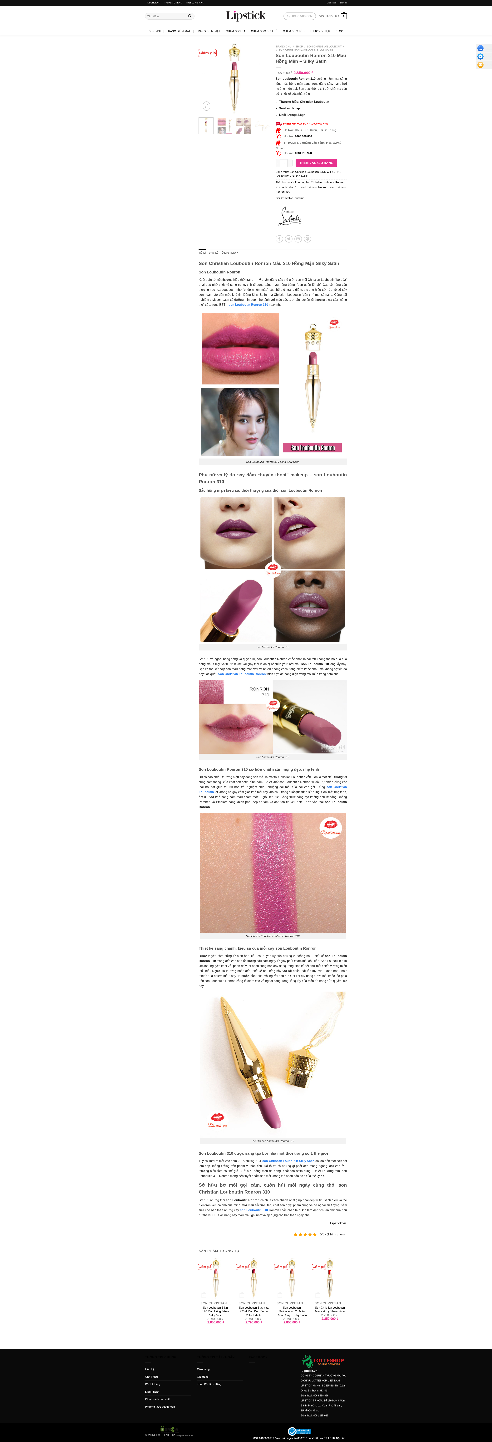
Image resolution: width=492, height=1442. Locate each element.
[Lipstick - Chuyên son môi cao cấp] (246, 16)
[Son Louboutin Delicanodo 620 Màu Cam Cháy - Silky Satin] (292, 1278)
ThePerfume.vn (173, 3)
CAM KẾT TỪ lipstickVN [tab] (224, 253)
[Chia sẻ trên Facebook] (279, 239)
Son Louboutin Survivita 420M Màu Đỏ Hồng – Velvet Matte (253, 1311)
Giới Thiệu (331, 3)
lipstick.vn (153, 3)
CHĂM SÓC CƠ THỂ (264, 31)
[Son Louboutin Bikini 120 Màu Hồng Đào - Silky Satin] (216, 1278)
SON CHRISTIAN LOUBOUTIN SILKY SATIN (306, 49)
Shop (299, 46)
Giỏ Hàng (203, 1376)
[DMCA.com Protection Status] (169, 1429)
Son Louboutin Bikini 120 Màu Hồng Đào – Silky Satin (215, 1311)
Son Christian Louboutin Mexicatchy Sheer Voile (330, 1309)
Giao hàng (203, 1369)
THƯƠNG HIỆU (320, 31)
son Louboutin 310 (287, 187)
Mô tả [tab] (202, 253)
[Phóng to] (206, 106)
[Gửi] (189, 16)
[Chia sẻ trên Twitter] (289, 239)
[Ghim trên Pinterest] (307, 239)
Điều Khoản (152, 1391)
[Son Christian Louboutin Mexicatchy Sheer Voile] (330, 1278)
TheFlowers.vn (195, 3)
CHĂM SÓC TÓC (293, 31)
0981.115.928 (303, 153)
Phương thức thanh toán (160, 1406)
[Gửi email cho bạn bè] (298, 239)
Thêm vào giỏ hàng (316, 162)
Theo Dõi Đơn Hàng (209, 1384)
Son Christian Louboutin (325, 46)
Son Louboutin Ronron (313, 187)
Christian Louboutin (294, 198)
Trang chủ (284, 46)
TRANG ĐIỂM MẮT (178, 31)
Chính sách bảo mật (157, 1399)
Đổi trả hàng (152, 1384)
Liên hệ (343, 3)
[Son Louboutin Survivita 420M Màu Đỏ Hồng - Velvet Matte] (254, 1278)
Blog (339, 31)
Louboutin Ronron (293, 182)
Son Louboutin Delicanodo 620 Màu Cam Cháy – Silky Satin (292, 1311)
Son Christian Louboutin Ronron (324, 182)
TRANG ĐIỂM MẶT (208, 31)
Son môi (155, 31)
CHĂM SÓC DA (235, 31)
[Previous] (204, 79)
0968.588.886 (303, 136)
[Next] (263, 79)
